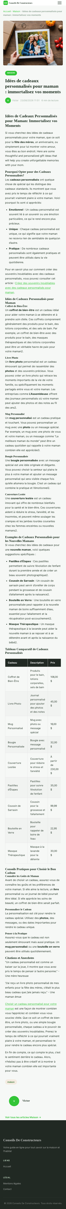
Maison (16, 11)
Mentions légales (12, 1183)
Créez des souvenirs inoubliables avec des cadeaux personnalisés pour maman (30, 287)
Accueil (7, 11)
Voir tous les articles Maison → (23, 1117)
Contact (7, 1189)
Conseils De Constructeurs (22, 1140)
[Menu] (59, 2)
